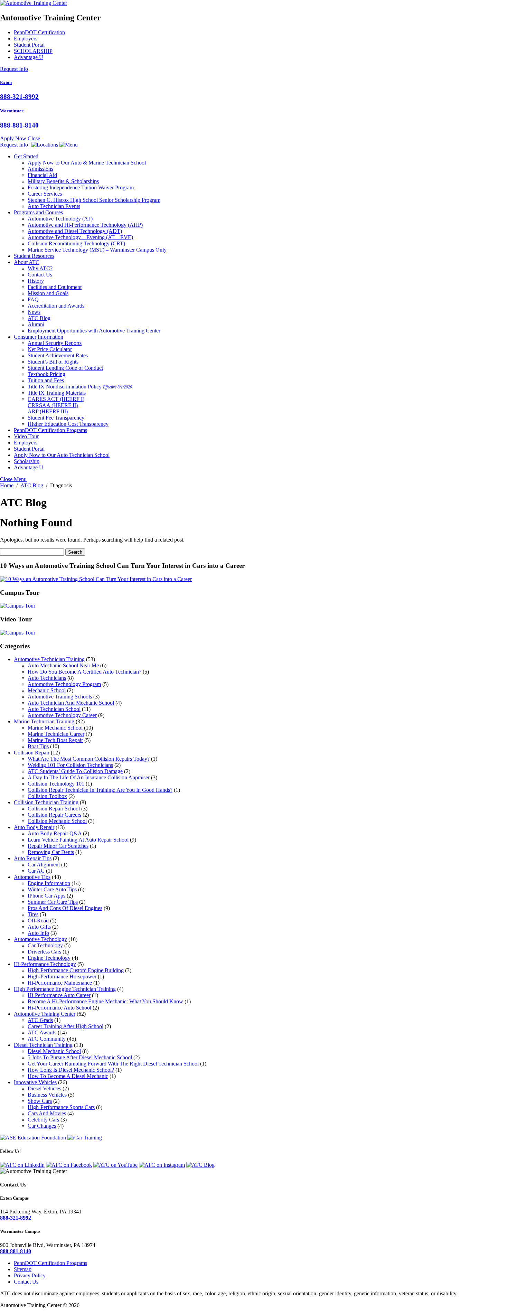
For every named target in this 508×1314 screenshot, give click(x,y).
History (36, 281)
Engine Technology (49, 958)
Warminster (11, 110)
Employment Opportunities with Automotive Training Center (94, 331)
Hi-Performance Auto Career (59, 995)
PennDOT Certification (39, 32)
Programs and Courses (38, 212)
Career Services (45, 194)
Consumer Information (38, 337)
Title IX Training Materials (57, 393)
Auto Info (38, 933)
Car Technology (45, 945)
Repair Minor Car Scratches (58, 846)
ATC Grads (40, 1020)
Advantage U (28, 57)
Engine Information (49, 883)
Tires (33, 914)
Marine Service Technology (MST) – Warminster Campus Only (97, 250)
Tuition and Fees (46, 380)
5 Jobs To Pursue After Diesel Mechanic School (80, 1057)
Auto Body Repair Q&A (55, 833)
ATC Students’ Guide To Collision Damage (75, 771)
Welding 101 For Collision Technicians (70, 765)
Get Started (26, 156)
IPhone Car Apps (46, 896)
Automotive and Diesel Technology (75, 231)
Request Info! (15, 145)
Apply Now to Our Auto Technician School (62, 455)
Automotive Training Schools (60, 697)
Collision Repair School (54, 808)
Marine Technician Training (44, 721)
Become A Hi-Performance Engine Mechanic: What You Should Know (105, 1001)
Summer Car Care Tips (53, 902)
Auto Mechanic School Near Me (63, 665)
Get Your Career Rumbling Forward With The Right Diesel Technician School (113, 1064)
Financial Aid (42, 175)
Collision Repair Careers (54, 815)
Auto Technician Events (54, 206)
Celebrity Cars (43, 1120)
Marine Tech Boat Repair (55, 740)
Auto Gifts (39, 927)
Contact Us (40, 275)
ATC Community (47, 1039)
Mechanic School (47, 690)
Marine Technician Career (56, 734)
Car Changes (42, 1126)
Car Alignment (44, 864)
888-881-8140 (19, 125)
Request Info (14, 69)
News (34, 312)
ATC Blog (39, 318)
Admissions (40, 169)
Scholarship (26, 461)
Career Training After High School (65, 1026)
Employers (25, 38)
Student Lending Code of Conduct (65, 368)
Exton (6, 82)
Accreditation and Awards (56, 306)
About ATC (26, 262)
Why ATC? (40, 268)
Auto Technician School (54, 709)
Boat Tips (38, 746)
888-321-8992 (19, 96)
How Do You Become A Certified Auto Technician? (84, 672)
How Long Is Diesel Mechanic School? (71, 1070)
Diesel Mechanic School (54, 1051)
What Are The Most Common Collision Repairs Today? (89, 759)
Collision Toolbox (47, 796)
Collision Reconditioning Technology (76, 243)
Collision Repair (31, 752)
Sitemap (22, 1269)
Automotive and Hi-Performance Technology (85, 225)
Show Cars (40, 1101)
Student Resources (34, 256)
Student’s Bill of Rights (53, 362)
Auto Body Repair (34, 827)
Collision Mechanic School (57, 821)
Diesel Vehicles (44, 1088)
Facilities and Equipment (55, 287)
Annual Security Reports (55, 343)
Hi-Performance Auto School (59, 1008)
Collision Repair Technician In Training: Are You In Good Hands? (100, 790)
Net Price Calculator (50, 349)
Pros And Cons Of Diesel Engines (65, 908)
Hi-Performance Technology (45, 964)
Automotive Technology (60, 219)
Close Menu (13, 479)
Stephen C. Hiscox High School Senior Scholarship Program (94, 200)
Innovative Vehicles (35, 1082)
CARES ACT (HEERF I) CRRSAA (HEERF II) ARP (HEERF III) (56, 405)
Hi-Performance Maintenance (60, 983)
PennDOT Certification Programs (50, 430)
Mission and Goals (48, 293)
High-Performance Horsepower (62, 976)
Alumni (36, 324)
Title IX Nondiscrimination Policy (80, 386)
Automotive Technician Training (49, 659)
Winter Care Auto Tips (52, 889)
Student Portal (29, 45)
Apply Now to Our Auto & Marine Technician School (87, 163)
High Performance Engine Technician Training (65, 989)
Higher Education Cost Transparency (68, 424)
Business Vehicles (47, 1095)
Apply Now (13, 138)
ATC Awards (42, 1032)
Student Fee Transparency (56, 418)
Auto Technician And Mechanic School (71, 703)
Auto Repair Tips (32, 858)
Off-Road (38, 920)
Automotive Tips (32, 877)
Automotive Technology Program (64, 684)
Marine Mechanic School (55, 728)
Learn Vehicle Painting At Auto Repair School (78, 840)
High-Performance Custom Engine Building (76, 970)
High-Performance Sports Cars (61, 1107)
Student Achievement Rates (58, 355)
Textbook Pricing (46, 374)
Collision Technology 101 (56, 784)
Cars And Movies (47, 1113)
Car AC (36, 871)
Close (34, 138)
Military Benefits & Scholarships (63, 181)
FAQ (33, 299)
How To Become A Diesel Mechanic (68, 1076)
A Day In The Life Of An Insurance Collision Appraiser (89, 777)
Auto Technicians (47, 678)
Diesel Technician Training (43, 1045)
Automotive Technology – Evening (80, 237)
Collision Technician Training (46, 802)
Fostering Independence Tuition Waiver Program (81, 187)
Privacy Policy (30, 1275)
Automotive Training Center (44, 1014)
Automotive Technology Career (62, 715)
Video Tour (26, 436)
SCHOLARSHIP (33, 51)
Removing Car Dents (51, 852)
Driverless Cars (44, 952)
